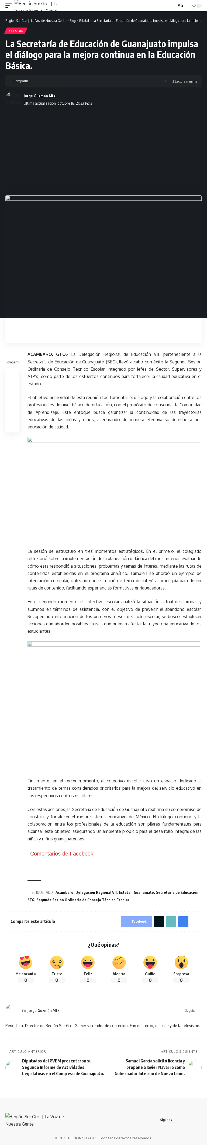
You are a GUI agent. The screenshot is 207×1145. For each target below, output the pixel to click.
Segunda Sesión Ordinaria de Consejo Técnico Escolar (82, 900)
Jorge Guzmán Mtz (40, 95)
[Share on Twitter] (42, 81)
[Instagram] (199, 1119)
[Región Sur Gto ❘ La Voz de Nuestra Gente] (39, 5)
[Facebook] (179, 1119)
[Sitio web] (199, 1010)
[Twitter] (186, 1119)
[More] (67, 81)
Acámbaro (64, 892)
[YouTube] (192, 1119)
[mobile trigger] (10, 5)
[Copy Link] (50, 81)
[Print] (59, 81)
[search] (171, 6)
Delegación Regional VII (96, 892)
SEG (30, 900)
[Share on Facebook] (33, 81)
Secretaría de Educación (177, 892)
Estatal (16, 30)
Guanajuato (144, 892)
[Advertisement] (103, 149)
